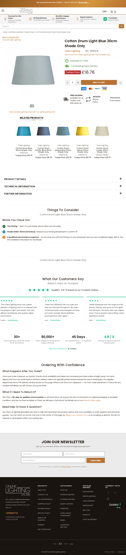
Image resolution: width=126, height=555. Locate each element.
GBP (104, 11)
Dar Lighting (88, 491)
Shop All (63, 490)
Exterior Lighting (67, 499)
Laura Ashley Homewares (65, 514)
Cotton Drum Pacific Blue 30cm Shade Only (43, 150)
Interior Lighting (67, 494)
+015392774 (12, 513)
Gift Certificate (44, 529)
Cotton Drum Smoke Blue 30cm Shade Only (63, 150)
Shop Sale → (83, 2)
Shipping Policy (44, 504)
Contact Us (43, 494)
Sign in (41, 518)
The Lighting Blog (45, 499)
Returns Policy (44, 508)
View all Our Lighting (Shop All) (42, 112)
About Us (42, 490)
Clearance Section (64, 526)
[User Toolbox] (115, 11)
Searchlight (88, 505)
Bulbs (62, 520)
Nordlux (86, 515)
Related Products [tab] (31, 118)
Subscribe (96, 460)
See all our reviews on (62, 348)
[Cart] (111, 11)
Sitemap (41, 525)
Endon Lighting (89, 496)
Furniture (64, 508)
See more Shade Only (100, 54)
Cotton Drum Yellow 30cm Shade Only (83, 150)
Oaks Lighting (72, 50)
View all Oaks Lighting (11, 40)
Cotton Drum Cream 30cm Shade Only (102, 150)
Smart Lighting (66, 504)
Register (41, 520)
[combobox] (60, 26)
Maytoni (86, 510)
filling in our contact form (77, 415)
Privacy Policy (66, 467)
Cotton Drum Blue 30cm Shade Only (24, 149)
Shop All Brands (90, 519)
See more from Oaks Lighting (77, 54)
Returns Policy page (91, 400)
